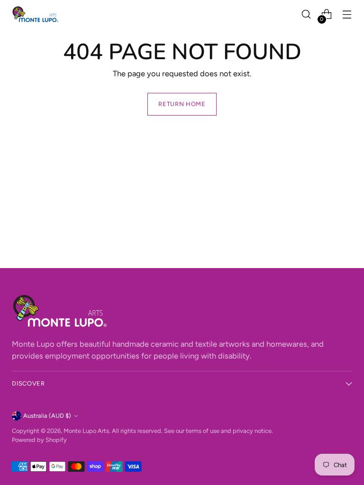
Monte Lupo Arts (86, 430)
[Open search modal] (306, 14)
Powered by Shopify (39, 439)
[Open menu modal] (347, 14)
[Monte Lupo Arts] (35, 14)
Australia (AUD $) (47, 415)
